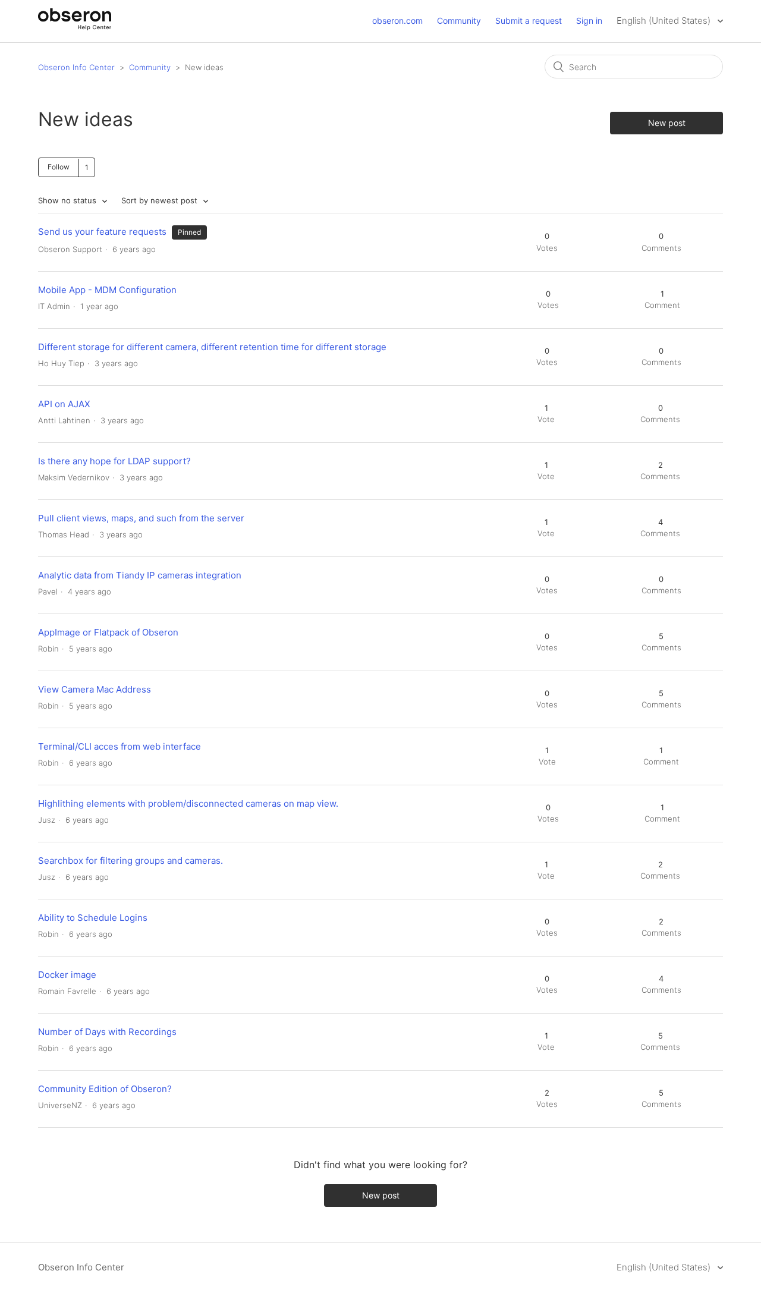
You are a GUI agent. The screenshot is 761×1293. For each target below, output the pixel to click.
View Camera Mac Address (94, 689)
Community (459, 20)
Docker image (67, 974)
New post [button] (666, 123)
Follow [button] (59, 166)
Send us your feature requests (103, 231)
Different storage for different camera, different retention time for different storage (212, 347)
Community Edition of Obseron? (105, 1088)
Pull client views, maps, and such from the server (141, 518)
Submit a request (528, 20)
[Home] (74, 27)
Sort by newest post (160, 200)
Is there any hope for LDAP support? (114, 461)
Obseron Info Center (76, 67)
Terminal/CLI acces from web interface (119, 746)
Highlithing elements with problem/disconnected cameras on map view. (188, 803)
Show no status (68, 200)
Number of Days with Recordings (107, 1031)
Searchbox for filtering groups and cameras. (130, 860)
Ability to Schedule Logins (92, 917)
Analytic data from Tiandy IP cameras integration (139, 575)
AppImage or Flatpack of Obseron (108, 632)
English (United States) (665, 20)
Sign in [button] (589, 20)
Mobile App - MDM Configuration (107, 289)
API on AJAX (64, 404)
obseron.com (397, 20)
